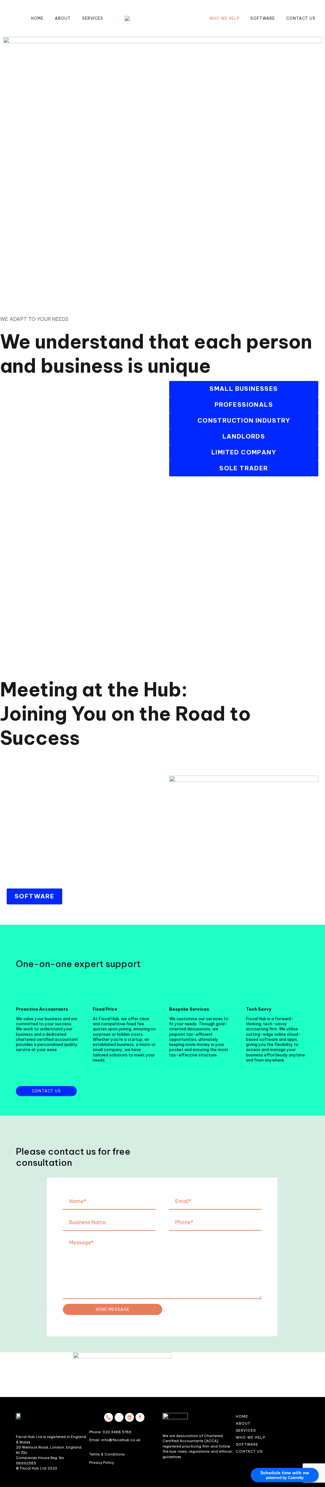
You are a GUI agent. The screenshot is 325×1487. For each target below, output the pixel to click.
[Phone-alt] (108, 1417)
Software (262, 18)
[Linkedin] (129, 1417)
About (63, 18)
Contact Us (300, 18)
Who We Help (224, 18)
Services (92, 18)
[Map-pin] (140, 1417)
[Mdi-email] (119, 1417)
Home (37, 18)
